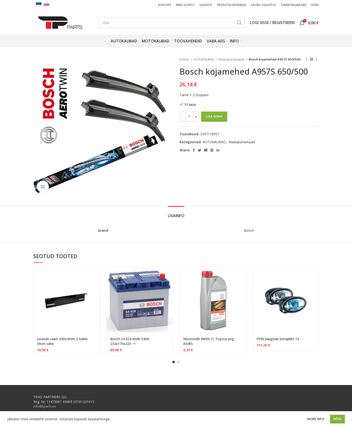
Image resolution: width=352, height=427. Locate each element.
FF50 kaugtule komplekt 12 (277, 339)
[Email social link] (206, 150)
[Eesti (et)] (39, 4)
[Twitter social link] (199, 150)
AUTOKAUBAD (204, 59)
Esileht (185, 59)
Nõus (337, 419)
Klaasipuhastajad (232, 59)
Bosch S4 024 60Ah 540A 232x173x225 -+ (129, 341)
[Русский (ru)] (47, 4)
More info (315, 419)
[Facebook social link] (193, 150)
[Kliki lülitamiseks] (43, 187)
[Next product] (316, 59)
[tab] (176, 213)
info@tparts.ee (44, 406)
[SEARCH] (239, 22)
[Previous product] (306, 59)
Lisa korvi (214, 116)
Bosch (249, 230)
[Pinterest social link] (212, 150)
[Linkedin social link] (218, 150)
